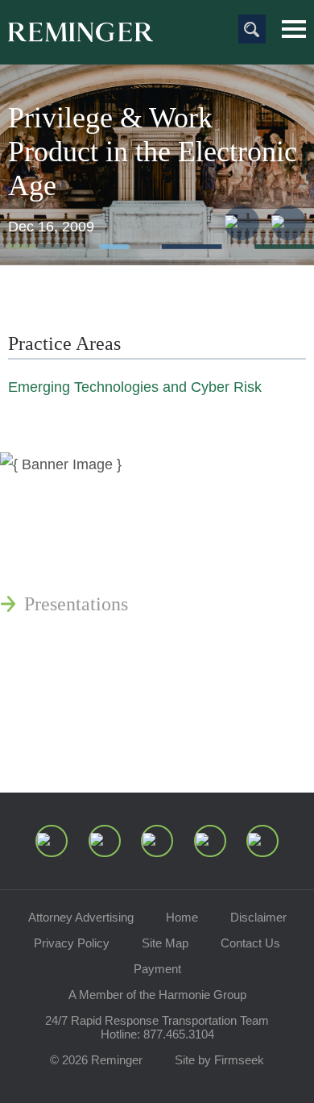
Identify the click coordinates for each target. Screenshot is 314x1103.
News (46, 487)
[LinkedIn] (105, 841)
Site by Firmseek (219, 1060)
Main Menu (294, 29)
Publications (72, 526)
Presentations (76, 603)
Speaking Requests (97, 703)
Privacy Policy (71, 943)
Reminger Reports (95, 565)
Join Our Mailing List (108, 742)
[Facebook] (210, 841)
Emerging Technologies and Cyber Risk (135, 387)
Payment (157, 969)
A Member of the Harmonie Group (157, 994)
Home (182, 917)
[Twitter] (157, 841)
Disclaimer (258, 917)
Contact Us (250, 943)
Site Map (165, 943)
